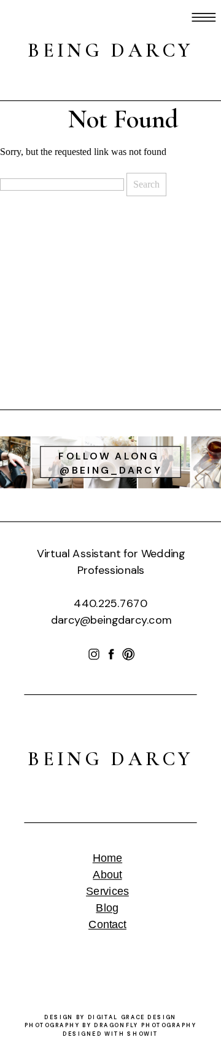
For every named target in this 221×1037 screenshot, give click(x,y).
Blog (107, 908)
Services (107, 891)
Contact (107, 925)
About (107, 875)
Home (107, 858)
